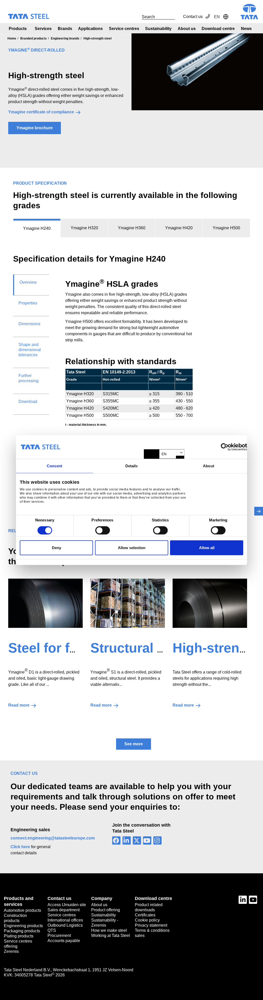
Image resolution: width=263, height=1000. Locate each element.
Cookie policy (147, 920)
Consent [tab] (54, 466)
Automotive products (22, 910)
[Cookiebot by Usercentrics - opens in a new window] (224, 447)
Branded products (33, 38)
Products (18, 28)
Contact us (193, 16)
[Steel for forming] (45, 603)
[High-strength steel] (210, 603)
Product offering (105, 910)
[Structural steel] (127, 603)
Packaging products (22, 931)
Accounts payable (64, 940)
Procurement (59, 935)
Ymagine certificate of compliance (41, 112)
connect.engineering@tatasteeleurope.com (53, 838)
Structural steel (138, 647)
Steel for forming (61, 647)
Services (43, 28)
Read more (19, 705)
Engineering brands (65, 38)
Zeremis (11, 951)
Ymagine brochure (34, 128)
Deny (56, 548)
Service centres (124, 28)
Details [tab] (131, 466)
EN (164, 454)
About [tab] (208, 466)
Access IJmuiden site (67, 905)
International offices (65, 920)
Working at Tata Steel (110, 935)
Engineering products (23, 926)
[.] (136, 17)
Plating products (18, 936)
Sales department (64, 910)
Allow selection (131, 548)
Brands (65, 28)
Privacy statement (151, 925)
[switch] (102, 530)
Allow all (206, 548)
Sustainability (158, 28)
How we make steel (109, 930)
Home (11, 38)
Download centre (218, 28)
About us (187, 28)
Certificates (145, 915)
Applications (90, 28)
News (246, 28)
